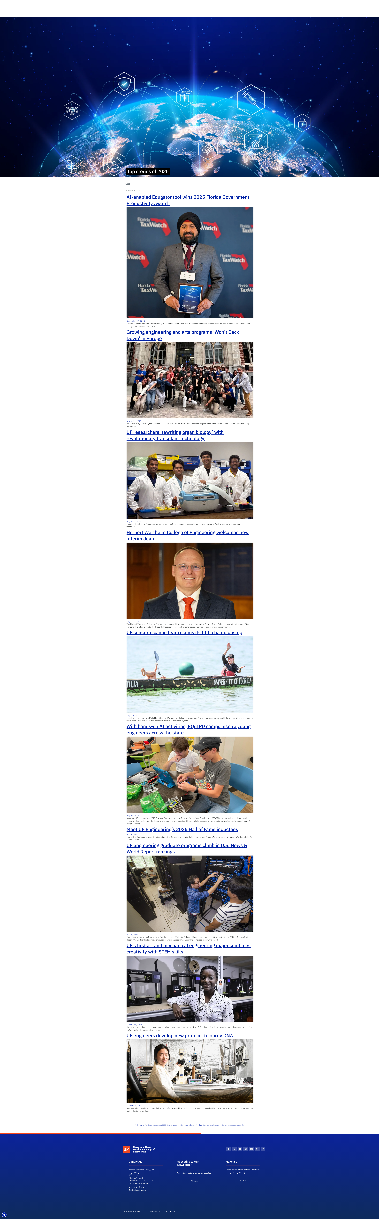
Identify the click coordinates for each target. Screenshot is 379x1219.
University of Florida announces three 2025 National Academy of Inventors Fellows (164, 1125)
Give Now (243, 1180)
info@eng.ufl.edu (136, 1187)
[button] (4, 1214)
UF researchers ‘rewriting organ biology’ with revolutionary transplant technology (175, 435)
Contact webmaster (137, 1190)
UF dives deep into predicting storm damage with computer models (220, 1125)
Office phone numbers (139, 1183)
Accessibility (154, 1211)
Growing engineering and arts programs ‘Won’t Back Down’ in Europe (183, 335)
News (127, 183)
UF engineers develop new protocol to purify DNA (180, 1035)
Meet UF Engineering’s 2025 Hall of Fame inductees (182, 829)
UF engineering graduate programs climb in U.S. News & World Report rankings (187, 848)
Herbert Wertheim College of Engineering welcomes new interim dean (188, 535)
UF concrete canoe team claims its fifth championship (184, 632)
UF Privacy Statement (132, 1211)
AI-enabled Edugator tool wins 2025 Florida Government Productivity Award (188, 200)
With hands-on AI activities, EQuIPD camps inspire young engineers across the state (189, 729)
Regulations (171, 1211)
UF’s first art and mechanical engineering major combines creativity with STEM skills (189, 948)
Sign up (194, 1181)
